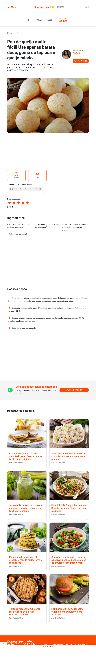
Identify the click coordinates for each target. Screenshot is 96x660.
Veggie (49, 20)
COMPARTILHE (81, 61)
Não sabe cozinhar (63, 20)
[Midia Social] (67, 644)
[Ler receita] (11, 189)
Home (9, 33)
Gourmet (38, 20)
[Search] (86, 7)
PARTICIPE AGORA (74, 390)
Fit (29, 20)
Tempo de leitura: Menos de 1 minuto (26, 189)
